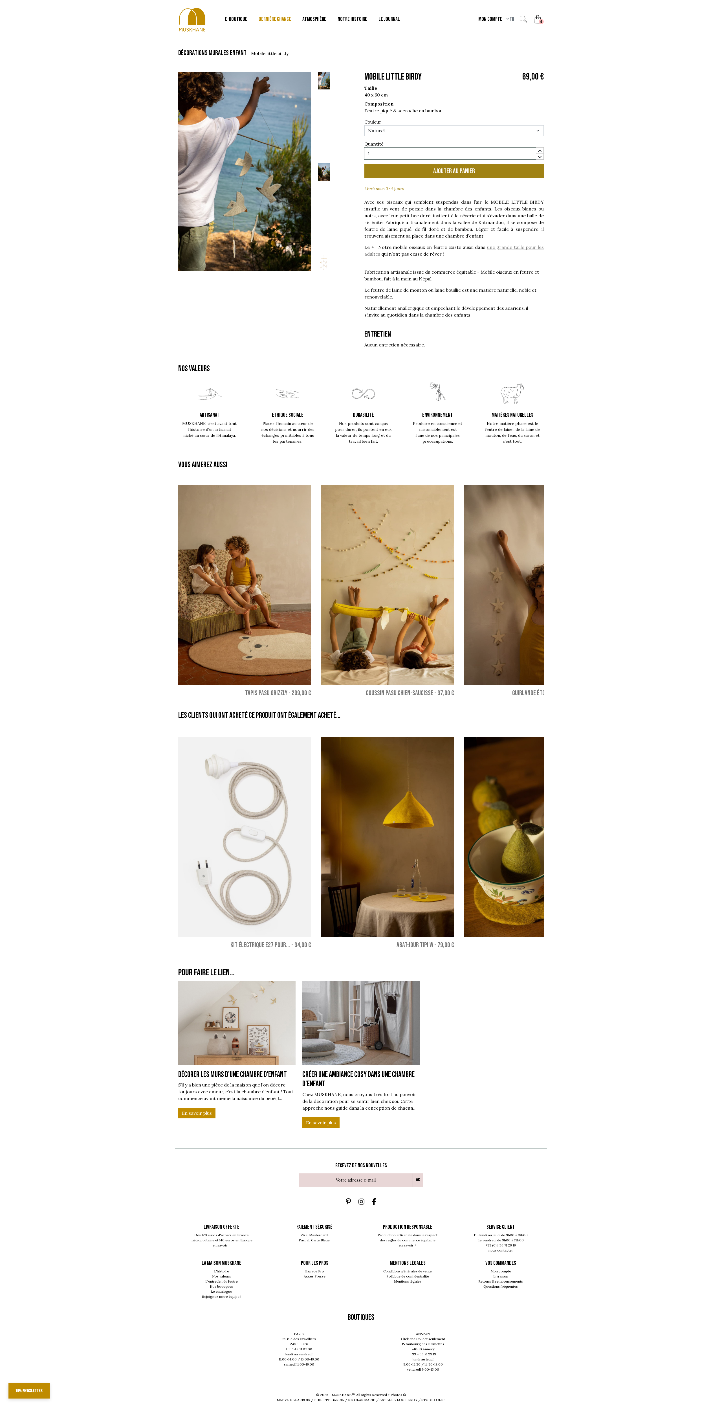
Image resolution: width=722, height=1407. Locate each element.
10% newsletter (29, 1390)
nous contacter (500, 1250)
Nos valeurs (221, 1276)
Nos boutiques (221, 1286)
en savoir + (221, 1245)
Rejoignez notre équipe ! (221, 1296)
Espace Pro (314, 1271)
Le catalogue (221, 1291)
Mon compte (500, 1271)
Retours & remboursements (500, 1281)
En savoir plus (197, 1113)
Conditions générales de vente (407, 1271)
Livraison (500, 1276)
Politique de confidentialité (407, 1276)
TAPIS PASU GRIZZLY (266, 693)
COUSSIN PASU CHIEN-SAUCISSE (399, 693)
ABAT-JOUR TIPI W (415, 945)
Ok (418, 1180)
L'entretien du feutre (221, 1281)
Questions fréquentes (500, 1286)
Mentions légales (407, 1281)
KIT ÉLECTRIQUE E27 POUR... (260, 945)
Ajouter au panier (454, 171)
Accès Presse (314, 1276)
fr (511, 19)
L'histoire (221, 1271)
